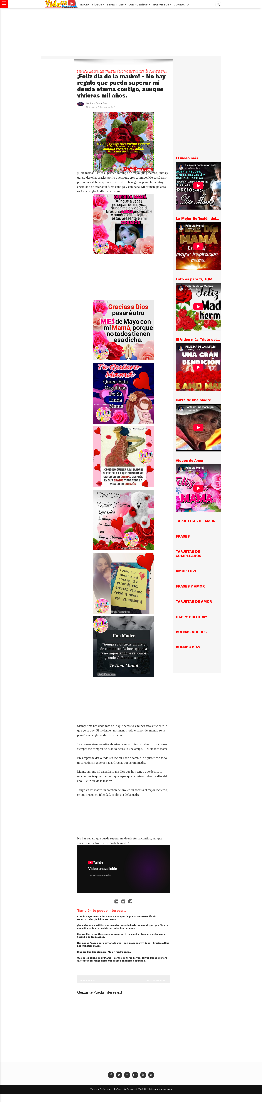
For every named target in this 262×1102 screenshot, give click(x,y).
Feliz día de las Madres (124, 71)
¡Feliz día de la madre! (97, 71)
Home (80, 71)
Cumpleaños (138, 4)
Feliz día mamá (115, 72)
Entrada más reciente (157, 980)
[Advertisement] (131, 33)
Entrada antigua (87, 980)
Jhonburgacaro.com (161, 1089)
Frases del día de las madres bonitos (146, 72)
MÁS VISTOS (161, 4)
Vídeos (97, 4)
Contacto (181, 4)
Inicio (84, 4)
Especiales (116, 4)
